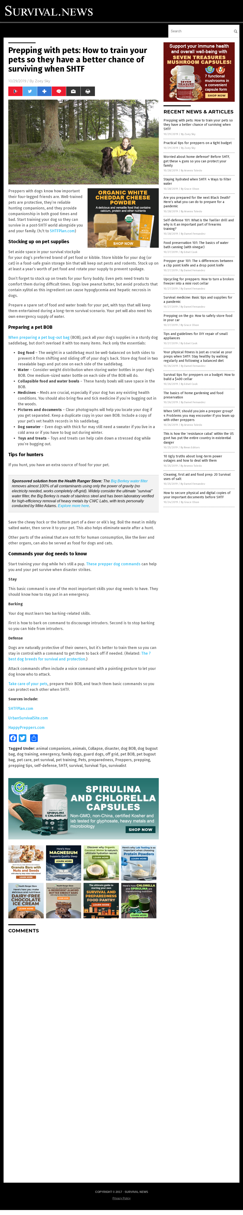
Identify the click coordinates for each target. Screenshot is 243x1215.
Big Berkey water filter (129, 481)
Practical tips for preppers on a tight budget (198, 143)
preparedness (100, 760)
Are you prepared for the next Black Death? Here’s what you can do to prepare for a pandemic (197, 202)
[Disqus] (83, 996)
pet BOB (127, 754)
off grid (111, 754)
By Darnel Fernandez (193, 233)
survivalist (117, 765)
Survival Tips (95, 765)
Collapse (95, 748)
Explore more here (73, 506)
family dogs (71, 754)
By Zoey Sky (188, 134)
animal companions (53, 748)
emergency (50, 754)
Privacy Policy (121, 1198)
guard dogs (93, 754)
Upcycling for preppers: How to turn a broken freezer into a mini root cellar (199, 281)
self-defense (45, 765)
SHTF (63, 765)
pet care (24, 760)
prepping (142, 760)
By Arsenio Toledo (191, 170)
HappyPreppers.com (26, 727)
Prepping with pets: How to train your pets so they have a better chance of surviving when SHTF (198, 124)
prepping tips (20, 765)
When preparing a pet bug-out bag (39, 337)
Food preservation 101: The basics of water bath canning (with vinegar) (196, 245)
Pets (82, 760)
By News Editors (190, 447)
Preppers (123, 760)
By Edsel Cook (189, 252)
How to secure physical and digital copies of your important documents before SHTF (197, 495)
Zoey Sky (42, 81)
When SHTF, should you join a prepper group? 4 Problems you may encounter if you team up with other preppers (199, 415)
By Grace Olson (190, 188)
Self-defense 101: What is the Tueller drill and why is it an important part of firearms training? (199, 224)
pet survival (43, 760)
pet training (66, 760)
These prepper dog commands (113, 564)
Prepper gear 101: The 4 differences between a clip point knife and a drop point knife (198, 263)
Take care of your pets (27, 684)
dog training (27, 754)
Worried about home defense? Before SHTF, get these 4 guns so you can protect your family (197, 161)
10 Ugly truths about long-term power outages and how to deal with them (193, 458)
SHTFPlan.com (62, 231)
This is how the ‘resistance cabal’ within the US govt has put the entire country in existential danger (199, 438)
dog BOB (128, 748)
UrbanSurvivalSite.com (28, 718)
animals (79, 748)
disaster (112, 748)
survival (76, 765)
